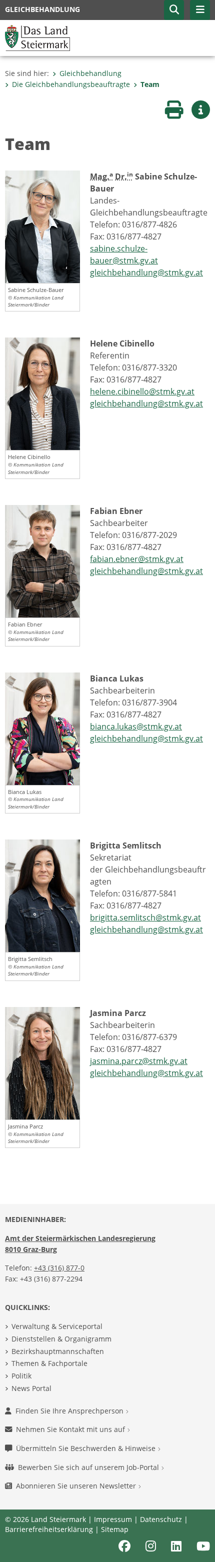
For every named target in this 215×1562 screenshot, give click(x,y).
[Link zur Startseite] (37, 37)
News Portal (32, 1388)
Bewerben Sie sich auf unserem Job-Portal (89, 1467)
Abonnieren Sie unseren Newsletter (77, 1485)
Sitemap (114, 1529)
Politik (22, 1375)
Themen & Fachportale (50, 1363)
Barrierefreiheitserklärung (49, 1529)
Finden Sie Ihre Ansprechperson (71, 1411)
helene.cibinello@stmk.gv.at (142, 391)
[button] (174, 10)
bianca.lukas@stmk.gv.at (136, 726)
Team (150, 84)
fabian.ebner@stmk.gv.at (137, 559)
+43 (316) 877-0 (59, 1267)
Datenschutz (161, 1519)
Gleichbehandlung (91, 73)
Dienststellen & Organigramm (62, 1339)
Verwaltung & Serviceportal (57, 1326)
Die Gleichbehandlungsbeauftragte (71, 84)
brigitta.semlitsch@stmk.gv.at (145, 917)
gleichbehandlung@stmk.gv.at (146, 272)
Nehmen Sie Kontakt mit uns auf (71, 1429)
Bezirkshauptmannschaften (58, 1351)
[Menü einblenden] (200, 10)
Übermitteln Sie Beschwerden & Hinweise (87, 1448)
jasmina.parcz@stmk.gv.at (139, 1061)
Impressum (113, 1519)
